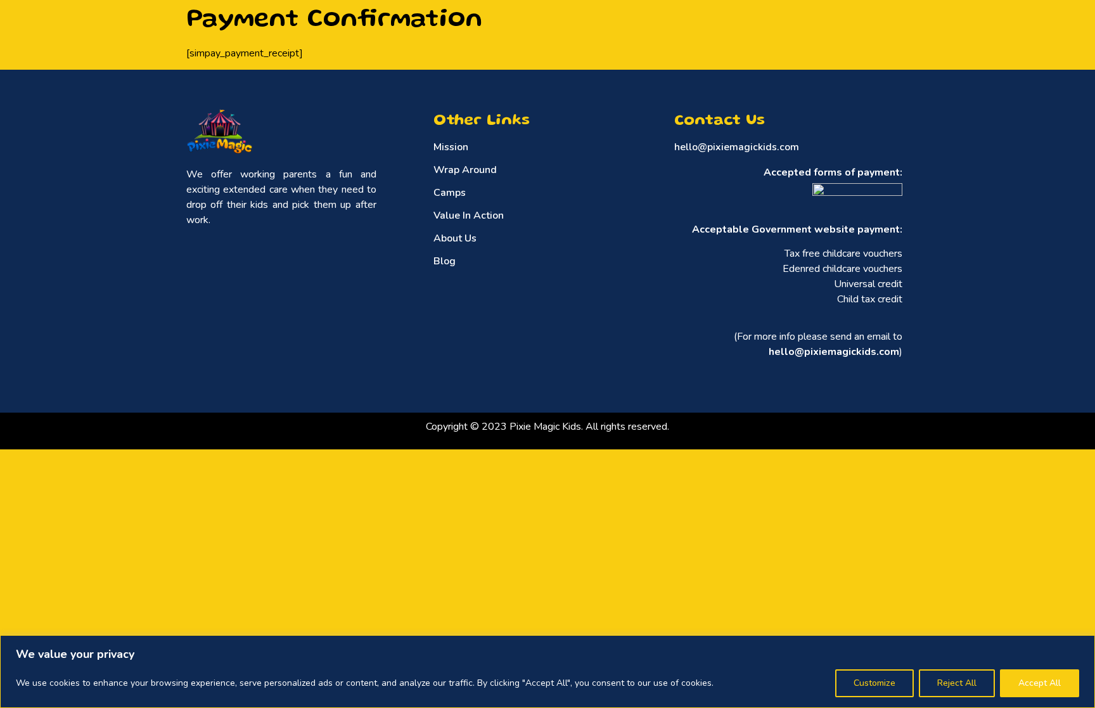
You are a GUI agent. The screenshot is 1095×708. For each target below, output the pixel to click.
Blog (444, 261)
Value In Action (468, 215)
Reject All (957, 683)
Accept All (1039, 683)
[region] (547, 671)
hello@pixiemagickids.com (736, 147)
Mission (450, 147)
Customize (874, 683)
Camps (449, 193)
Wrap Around (465, 170)
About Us (455, 238)
